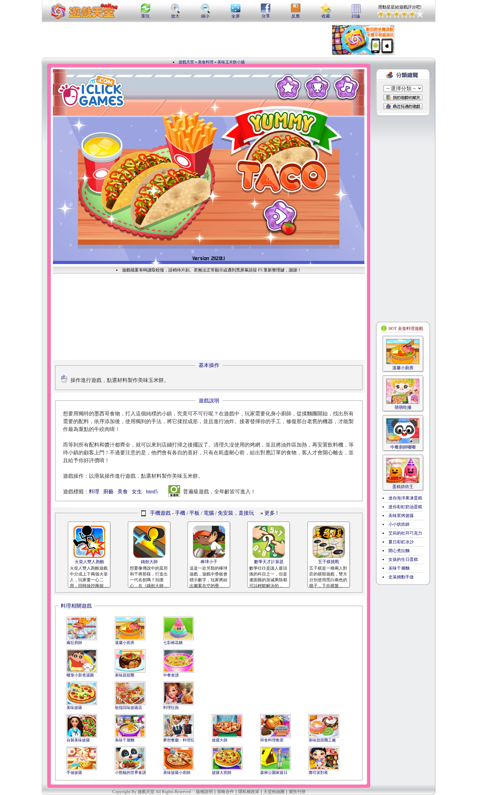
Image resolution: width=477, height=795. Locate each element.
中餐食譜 (171, 675)
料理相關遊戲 (76, 606)
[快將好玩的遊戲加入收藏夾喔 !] (402, 97)
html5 (152, 491)
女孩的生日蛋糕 (403, 559)
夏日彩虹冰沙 (401, 541)
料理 (94, 491)
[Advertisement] (201, 40)
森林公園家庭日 (273, 772)
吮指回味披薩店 (128, 707)
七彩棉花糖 (173, 642)
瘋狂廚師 (74, 642)
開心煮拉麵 (399, 550)
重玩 (145, 16)
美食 (122, 491)
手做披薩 (74, 772)
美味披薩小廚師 (176, 772)
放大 (175, 16)
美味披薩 (74, 707)
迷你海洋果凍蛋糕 (405, 498)
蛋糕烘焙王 (402, 486)
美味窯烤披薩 (401, 515)
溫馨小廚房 (124, 642)
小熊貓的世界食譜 (130, 772)
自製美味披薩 (78, 740)
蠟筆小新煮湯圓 (80, 675)
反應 (295, 16)
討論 (356, 16)
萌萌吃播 (403, 407)
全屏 (235, 16)
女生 (137, 491)
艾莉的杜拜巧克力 (405, 533)
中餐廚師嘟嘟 (403, 447)
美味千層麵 (124, 740)
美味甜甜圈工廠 (322, 740)
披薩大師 (219, 740)
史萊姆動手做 (401, 576)
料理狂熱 (171, 707)
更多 (268, 513)
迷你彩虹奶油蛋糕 (405, 506)
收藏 (326, 16)
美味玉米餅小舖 (231, 62)
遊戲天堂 (186, 62)
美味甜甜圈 (124, 675)
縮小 (205, 16)
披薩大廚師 (221, 772)
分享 (266, 16)
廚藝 (108, 491)
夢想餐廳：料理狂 (178, 740)
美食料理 (206, 62)
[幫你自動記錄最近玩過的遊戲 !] (402, 106)
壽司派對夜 (318, 772)
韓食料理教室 (272, 740)
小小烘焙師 (399, 524)
